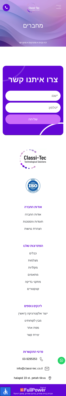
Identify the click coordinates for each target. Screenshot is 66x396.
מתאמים (33, 274)
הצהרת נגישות (33, 228)
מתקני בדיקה (33, 281)
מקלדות (33, 267)
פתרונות (33, 42)
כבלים (33, 253)
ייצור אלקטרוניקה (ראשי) (33, 313)
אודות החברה (33, 214)
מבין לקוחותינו (33, 320)
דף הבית (43, 42)
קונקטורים (33, 289)
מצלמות (33, 260)
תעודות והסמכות (33, 221)
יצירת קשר (33, 334)
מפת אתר (33, 327)
